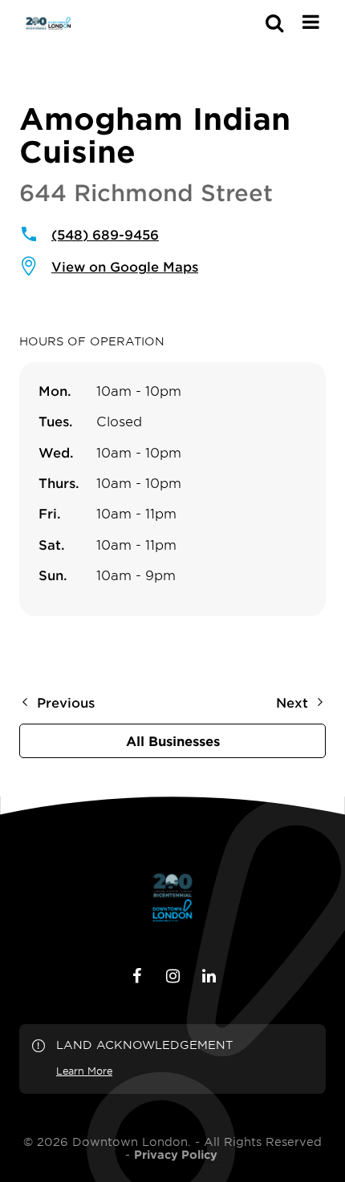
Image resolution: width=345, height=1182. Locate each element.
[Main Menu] (310, 21)
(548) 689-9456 (105, 234)
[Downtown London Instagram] (172, 976)
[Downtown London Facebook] (136, 976)
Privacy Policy (175, 1154)
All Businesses (173, 740)
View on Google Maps (124, 266)
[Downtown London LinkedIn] (209, 976)
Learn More (84, 1070)
